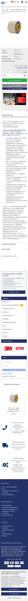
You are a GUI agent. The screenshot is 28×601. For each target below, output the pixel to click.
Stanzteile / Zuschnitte (8, 511)
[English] (15, 2)
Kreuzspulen (5, 513)
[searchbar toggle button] (18, 2)
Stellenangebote (7, 329)
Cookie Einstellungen (8, 494)
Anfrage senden (14, 292)
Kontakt (4, 336)
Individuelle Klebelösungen (9, 507)
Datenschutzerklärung (6, 586)
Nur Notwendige (14, 594)
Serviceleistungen (7, 315)
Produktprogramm (8, 308)
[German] (12, 2)
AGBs (3, 489)
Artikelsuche (6, 301)
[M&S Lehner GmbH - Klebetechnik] (4, 3)
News (4, 326)
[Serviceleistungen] (5, 465)
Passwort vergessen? (9, 376)
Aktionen (5, 312)
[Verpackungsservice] (5, 446)
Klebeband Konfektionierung (10, 509)
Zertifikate (5, 319)
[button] (4, 75)
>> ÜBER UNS (18, 556)
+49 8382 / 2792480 (18, 431)
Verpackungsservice (18, 442)
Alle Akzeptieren (14, 589)
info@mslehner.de (17, 432)
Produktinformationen (9, 322)
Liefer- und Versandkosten (9, 487)
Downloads (6, 249)
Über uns (5, 332)
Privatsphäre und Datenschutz (10, 491)
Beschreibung (7, 115)
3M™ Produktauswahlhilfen (12, 305)
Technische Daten (9, 244)
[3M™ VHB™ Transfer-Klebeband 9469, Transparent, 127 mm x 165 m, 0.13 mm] (14, 27)
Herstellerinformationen (10, 256)
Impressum (5, 492)
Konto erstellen (7, 373)
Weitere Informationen (14, 597)
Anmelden (14, 370)
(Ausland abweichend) (18, 54)
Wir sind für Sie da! (17, 422)
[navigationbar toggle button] (26, 2)
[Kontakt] (4, 428)
